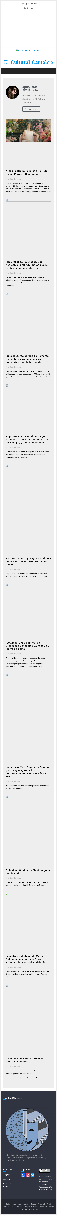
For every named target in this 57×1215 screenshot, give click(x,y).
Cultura (8, 1204)
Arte (14, 1204)
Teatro (49, 1204)
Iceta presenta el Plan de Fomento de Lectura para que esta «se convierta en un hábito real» (27, 359)
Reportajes (29, 1209)
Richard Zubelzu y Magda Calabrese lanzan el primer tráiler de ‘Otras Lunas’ (28, 561)
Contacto (6, 1179)
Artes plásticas (23, 1204)
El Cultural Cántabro (28, 62)
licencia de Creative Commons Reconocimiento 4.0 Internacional (46, 1184)
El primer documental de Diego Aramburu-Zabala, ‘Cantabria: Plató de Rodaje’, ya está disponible (28, 439)
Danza (33, 1204)
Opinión (38, 1209)
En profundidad (31, 1206)
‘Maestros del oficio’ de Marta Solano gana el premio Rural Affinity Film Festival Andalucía (25, 959)
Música (6, 1206)
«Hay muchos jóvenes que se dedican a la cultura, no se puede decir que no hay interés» (27, 265)
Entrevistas (43, 1206)
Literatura (19, 1206)
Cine (12, 1206)
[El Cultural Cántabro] (5, 71)
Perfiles (51, 1206)
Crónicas (20, 1209)
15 (35, 1078)
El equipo (6, 1174)
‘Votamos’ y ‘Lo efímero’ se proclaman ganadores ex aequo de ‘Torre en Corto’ (27, 645)
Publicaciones (31, 109)
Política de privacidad (7, 1185)
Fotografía (42, 1204)
